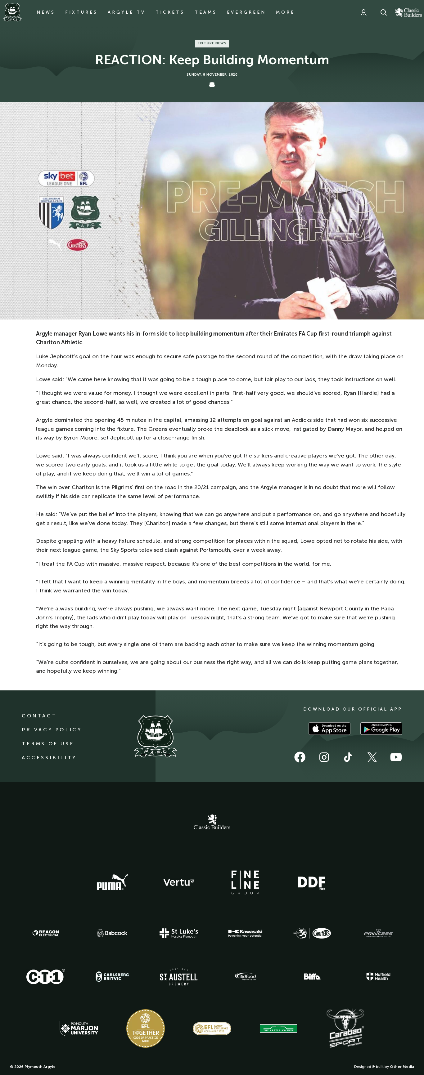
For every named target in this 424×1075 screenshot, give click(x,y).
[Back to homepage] (12, 12)
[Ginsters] (311, 933)
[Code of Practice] (145, 1028)
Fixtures (81, 12)
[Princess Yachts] (378, 933)
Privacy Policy (52, 730)
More (285, 12)
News (46, 12)
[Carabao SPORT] (345, 1028)
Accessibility (49, 758)
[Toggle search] (383, 12)
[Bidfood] (245, 976)
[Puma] (112, 882)
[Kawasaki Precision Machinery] (245, 933)
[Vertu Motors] (179, 882)
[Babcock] (112, 933)
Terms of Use (48, 744)
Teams (206, 12)
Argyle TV (127, 12)
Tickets (170, 12)
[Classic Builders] (212, 822)
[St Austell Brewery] (179, 976)
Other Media (402, 1066)
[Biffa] (311, 976)
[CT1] (45, 976)
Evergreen (246, 12)
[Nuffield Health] (378, 976)
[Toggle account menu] (363, 12)
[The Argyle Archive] (278, 1028)
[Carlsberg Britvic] (112, 977)
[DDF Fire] (311, 882)
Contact (39, 716)
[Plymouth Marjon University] (79, 1028)
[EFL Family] (212, 1028)
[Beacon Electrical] (45, 933)
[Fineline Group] (245, 882)
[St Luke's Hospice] (179, 933)
